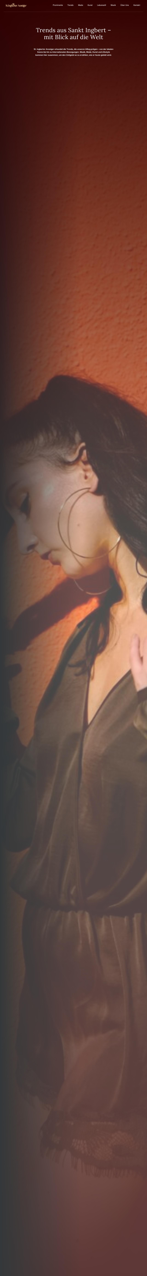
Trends (70, 5)
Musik (113, 5)
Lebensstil (101, 5)
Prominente (58, 5)
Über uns (124, 5)
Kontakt (136, 5)
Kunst (90, 5)
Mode (80, 5)
